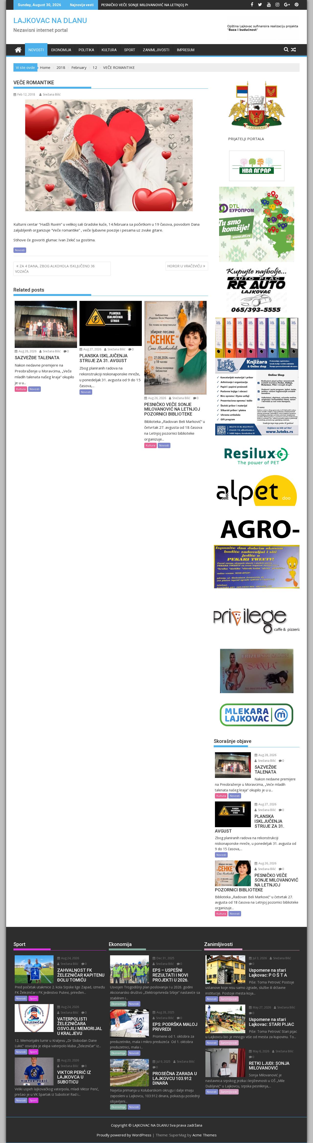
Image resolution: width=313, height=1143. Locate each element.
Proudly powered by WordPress (124, 1134)
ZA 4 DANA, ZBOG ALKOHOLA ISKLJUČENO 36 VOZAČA (55, 269)
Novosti (36, 50)
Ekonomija (61, 50)
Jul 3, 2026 (259, 958)
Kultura (109, 50)
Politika (86, 50)
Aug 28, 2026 (27, 351)
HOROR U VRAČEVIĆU (184, 266)
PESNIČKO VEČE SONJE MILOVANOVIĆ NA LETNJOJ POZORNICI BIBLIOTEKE (162, 4)
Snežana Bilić (52, 94)
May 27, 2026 (261, 1007)
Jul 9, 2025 (163, 1061)
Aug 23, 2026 (69, 1060)
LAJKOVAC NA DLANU (50, 20)
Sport (129, 50)
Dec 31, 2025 (165, 958)
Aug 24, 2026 (69, 958)
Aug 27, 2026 (92, 349)
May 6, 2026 (260, 1051)
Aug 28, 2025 (165, 1012)
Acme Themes (204, 1134)
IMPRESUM (185, 50)
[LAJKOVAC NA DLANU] (18, 49)
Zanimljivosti (156, 50)
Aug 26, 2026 (156, 398)
